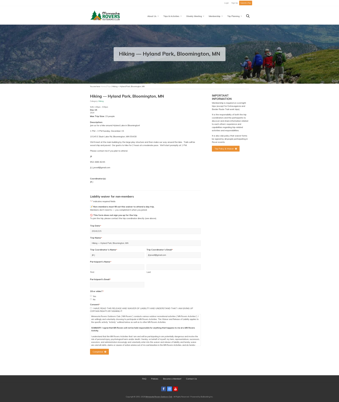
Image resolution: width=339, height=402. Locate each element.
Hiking (101, 101)
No (94, 299)
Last (149, 272)
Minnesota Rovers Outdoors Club (159, 397)
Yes (94, 296)
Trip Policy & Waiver (224, 148)
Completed (98, 351)
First (92, 272)
